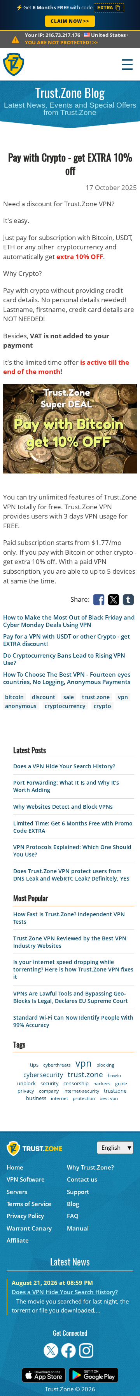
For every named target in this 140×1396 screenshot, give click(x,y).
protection (84, 1098)
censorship (76, 1083)
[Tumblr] (129, 599)
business (36, 1098)
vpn (123, 697)
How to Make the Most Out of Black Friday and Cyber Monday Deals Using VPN (69, 621)
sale (68, 697)
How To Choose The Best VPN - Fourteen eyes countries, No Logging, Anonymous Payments (66, 678)
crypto (102, 706)
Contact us (82, 1179)
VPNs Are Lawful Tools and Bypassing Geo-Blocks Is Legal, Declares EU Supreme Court (70, 997)
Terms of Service (29, 1204)
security (49, 1083)
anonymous (21, 706)
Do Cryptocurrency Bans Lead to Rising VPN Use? (64, 659)
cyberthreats (57, 1065)
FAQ (73, 1216)
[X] (115, 599)
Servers (17, 1192)
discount (43, 697)
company (49, 1091)
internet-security (81, 1091)
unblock (26, 1083)
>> (61, 42)
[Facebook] (100, 599)
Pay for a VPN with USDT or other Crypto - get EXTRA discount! (66, 640)
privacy (26, 1090)
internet (59, 1098)
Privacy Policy (25, 1216)
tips (34, 1064)
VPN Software (26, 1179)
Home (15, 1167)
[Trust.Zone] (14, 64)
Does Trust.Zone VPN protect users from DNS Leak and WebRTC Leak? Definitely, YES (71, 874)
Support (78, 1192)
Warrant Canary (29, 1228)
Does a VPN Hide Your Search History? (64, 766)
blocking (105, 1065)
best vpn (109, 1098)
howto (114, 1075)
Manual (78, 1228)
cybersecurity (43, 1074)
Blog (73, 1204)
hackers (101, 1083)
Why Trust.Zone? (90, 1167)
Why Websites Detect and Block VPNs (63, 806)
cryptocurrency (65, 706)
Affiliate (18, 1240)
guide (121, 1083)
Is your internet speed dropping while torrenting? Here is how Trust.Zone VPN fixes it (73, 969)
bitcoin (14, 697)
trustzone (115, 1090)
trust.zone (96, 697)
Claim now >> (70, 21)
